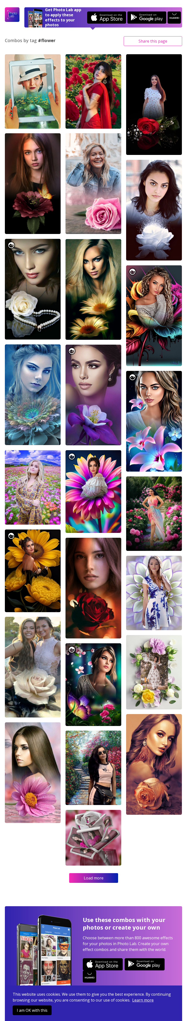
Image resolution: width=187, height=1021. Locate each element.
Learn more (143, 1000)
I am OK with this (32, 1010)
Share (153, 41)
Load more (93, 878)
